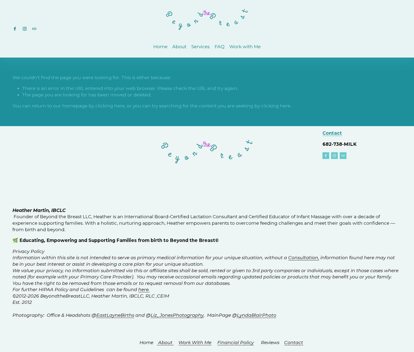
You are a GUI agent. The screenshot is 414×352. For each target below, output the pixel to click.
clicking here (110, 106)
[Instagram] (24, 28)
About (179, 46)
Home (160, 46)
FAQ (219, 46)
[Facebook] (14, 28)
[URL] (34, 28)
